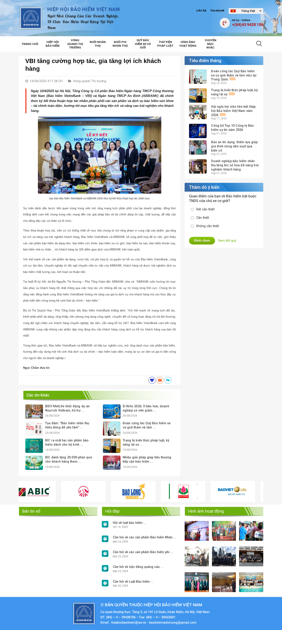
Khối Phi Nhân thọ (120, 43)
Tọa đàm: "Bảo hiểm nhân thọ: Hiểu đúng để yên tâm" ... (67, 425)
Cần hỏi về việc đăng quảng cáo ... (138, 567)
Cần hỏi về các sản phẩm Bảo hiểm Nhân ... (144, 537)
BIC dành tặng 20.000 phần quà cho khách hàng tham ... (68, 459)
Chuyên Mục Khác (210, 44)
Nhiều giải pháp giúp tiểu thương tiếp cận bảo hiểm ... (147, 459)
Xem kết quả (227, 241)
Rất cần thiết (205, 209)
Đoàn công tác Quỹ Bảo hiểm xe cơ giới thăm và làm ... (147, 425)
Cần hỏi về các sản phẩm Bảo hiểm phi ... (143, 552)
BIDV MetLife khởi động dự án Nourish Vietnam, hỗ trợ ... (67, 408)
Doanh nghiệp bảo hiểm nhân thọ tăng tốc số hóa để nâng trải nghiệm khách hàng (235, 165)
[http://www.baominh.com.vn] (159, 491)
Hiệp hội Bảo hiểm (52, 43)
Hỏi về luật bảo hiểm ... (129, 523)
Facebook (217, 10)
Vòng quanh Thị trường (75, 44)
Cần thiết (202, 218)
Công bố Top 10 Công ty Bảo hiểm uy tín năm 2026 (232, 128)
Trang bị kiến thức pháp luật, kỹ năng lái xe (234, 92)
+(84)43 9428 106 (247, 24)
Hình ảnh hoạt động (188, 43)
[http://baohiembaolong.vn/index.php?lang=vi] (109, 491)
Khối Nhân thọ (98, 43)
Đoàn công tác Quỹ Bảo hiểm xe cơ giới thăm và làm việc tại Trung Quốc (233, 75)
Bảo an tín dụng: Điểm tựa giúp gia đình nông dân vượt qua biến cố (234, 146)
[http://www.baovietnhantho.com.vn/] (208, 491)
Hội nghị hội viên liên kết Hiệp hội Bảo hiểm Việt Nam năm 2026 (233, 111)
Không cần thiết (207, 226)
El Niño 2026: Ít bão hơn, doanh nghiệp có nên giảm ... (146, 408)
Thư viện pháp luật (165, 43)
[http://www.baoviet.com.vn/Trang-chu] (258, 491)
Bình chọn (202, 240)
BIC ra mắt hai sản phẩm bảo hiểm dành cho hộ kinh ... (67, 443)
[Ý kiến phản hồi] (167, 380)
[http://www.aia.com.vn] (59, 491)
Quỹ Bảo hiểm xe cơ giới (143, 44)
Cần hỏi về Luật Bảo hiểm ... (133, 582)
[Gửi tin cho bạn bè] (159, 380)
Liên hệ (201, 10)
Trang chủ (30, 44)
